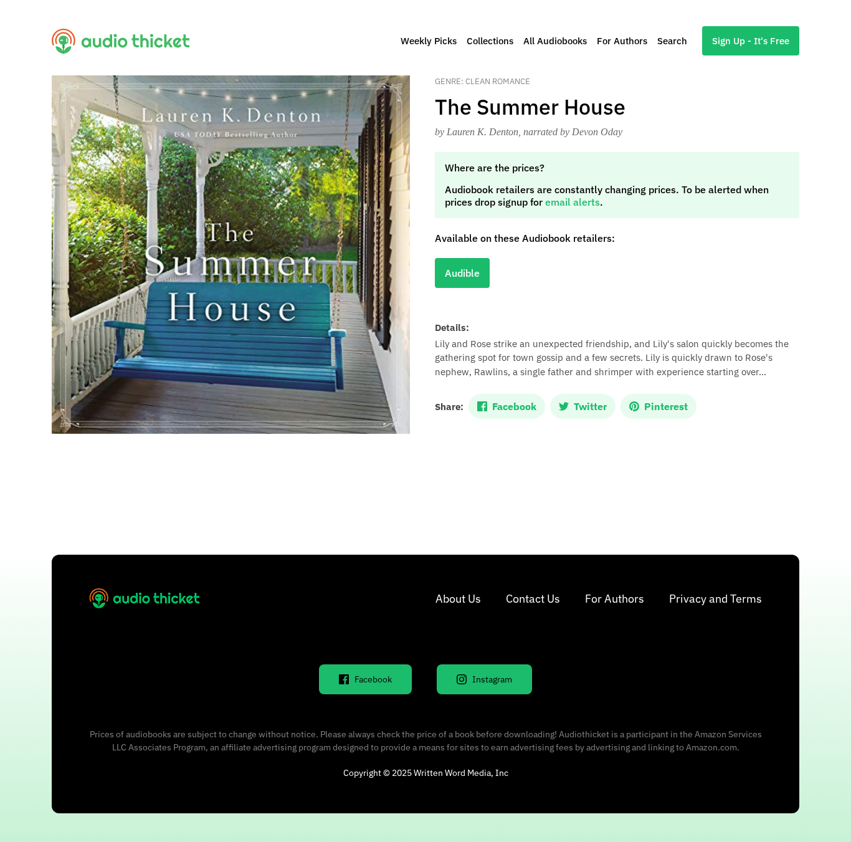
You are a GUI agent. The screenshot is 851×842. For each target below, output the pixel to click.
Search (672, 40)
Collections (490, 40)
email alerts (572, 202)
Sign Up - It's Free (750, 41)
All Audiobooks (555, 40)
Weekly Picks (429, 40)
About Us (458, 598)
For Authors (622, 40)
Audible (462, 273)
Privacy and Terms (715, 598)
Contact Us (533, 598)
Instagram (492, 679)
